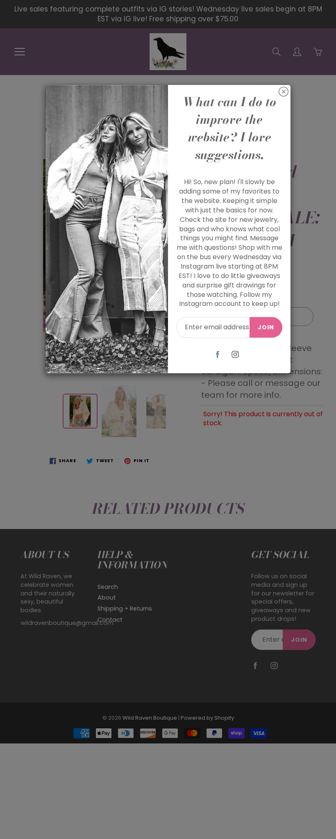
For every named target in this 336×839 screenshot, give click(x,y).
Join (266, 327)
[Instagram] (235, 354)
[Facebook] (218, 354)
